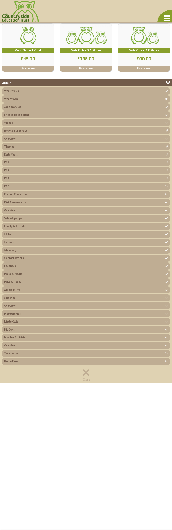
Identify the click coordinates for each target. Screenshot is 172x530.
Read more (28, 68)
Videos (8, 123)
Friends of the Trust (16, 115)
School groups (13, 218)
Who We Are (11, 99)
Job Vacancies (12, 107)
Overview (9, 138)
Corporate (10, 242)
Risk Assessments (15, 202)
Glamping (10, 250)
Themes (9, 146)
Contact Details (14, 258)
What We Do (11, 91)
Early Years (11, 154)
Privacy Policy (12, 282)
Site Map (9, 298)
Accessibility (12, 290)
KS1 (6, 162)
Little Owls (11, 321)
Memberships (12, 313)
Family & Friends (14, 226)
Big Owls (9, 329)
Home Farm (11, 361)
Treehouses (11, 353)
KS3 (6, 178)
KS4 (6, 186)
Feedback (10, 266)
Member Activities (15, 337)
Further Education (15, 194)
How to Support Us (15, 130)
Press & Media (13, 274)
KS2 (6, 170)
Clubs (7, 234)
